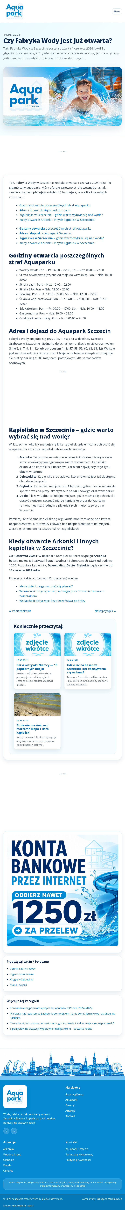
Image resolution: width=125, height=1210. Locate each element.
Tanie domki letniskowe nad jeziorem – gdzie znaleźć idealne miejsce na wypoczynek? (62, 1023)
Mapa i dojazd (18, 985)
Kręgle (7, 1165)
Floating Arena (12, 1154)
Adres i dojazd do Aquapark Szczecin (44, 210)
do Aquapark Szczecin (45, 233)
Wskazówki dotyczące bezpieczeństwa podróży (52, 601)
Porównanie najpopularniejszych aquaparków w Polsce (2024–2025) (51, 1008)
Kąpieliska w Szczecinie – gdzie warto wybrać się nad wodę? (61, 215)
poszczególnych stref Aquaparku (55, 228)
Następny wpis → (105, 611)
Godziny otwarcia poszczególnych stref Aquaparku (54, 205)
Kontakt (70, 1116)
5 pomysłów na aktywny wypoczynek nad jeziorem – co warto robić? (51, 1028)
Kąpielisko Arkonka (22, 974)
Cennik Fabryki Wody (22, 968)
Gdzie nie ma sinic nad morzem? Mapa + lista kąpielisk (32, 728)
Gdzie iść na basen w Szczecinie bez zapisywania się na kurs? (86, 668)
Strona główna (74, 1094)
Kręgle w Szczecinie (21, 979)
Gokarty (8, 1170)
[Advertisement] (62, 161)
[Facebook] (6, 1131)
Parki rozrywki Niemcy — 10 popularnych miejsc (36, 667)
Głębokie (8, 1160)
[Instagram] (14, 1131)
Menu (117, 11)
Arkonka (8, 1149)
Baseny (69, 1105)
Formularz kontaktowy (79, 1154)
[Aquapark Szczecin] (15, 11)
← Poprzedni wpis (20, 611)
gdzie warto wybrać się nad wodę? (61, 238)
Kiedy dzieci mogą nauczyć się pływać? (46, 586)
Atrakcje (70, 1110)
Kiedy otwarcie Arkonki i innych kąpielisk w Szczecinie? (57, 220)
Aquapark (71, 1100)
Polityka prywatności (78, 1160)
